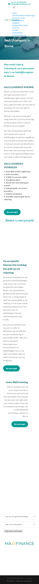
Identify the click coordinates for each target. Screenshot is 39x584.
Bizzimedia (10, 581)
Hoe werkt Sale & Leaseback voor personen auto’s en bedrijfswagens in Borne (19, 70)
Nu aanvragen (12, 212)
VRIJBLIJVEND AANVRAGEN (13, 531)
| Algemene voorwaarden (24, 581)
